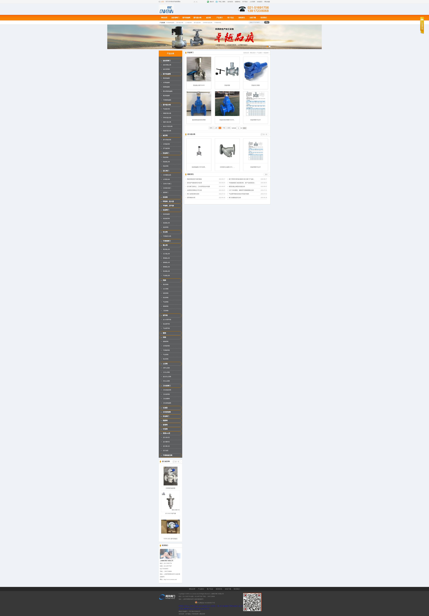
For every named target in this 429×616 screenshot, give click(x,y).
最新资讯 (190, 174)
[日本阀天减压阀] (171, 485)
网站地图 (267, 1)
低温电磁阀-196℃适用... (199, 167)
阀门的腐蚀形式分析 (235, 197)
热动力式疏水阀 (167, 126)
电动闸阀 (165, 297)
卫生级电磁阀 (167, 403)
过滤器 (165, 408)
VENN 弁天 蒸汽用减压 (170, 539)
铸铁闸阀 (165, 293)
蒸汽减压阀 (197, 22)
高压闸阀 (165, 284)
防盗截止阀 (166, 161)
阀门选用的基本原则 (193, 194)
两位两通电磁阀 (167, 91)
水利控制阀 (167, 412)
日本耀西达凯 (167, 175)
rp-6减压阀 (188, 22)
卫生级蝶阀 (166, 398)
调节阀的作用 (191, 197)
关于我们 (245, 1)
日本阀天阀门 (167, 188)
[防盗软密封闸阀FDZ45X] (227, 115)
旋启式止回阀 (167, 376)
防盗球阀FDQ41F (255, 120)
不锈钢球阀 (217, 22)
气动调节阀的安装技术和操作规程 (239, 194)
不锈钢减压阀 (167, 455)
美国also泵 (166, 433)
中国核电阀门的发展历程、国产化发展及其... (242, 183)
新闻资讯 (242, 17)
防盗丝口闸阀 (256, 85)
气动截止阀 (166, 275)
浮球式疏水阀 (167, 117)
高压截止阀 (166, 249)
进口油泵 (165, 450)
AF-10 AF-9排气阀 (170, 513)
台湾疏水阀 (166, 179)
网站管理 (202, 614)
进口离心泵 (166, 446)
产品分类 (170, 53)
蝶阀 (164, 333)
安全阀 (165, 232)
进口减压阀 (166, 461)
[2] (267, 46)
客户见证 (230, 17)
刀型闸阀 (165, 310)
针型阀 (165, 429)
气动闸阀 (165, 302)
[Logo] (166, 13)
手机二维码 (222, 1)
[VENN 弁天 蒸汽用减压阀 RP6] (170, 533)
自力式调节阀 (167, 319)
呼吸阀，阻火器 (168, 201)
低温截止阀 (166, 223)
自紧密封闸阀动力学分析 (194, 190)
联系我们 (264, 17)
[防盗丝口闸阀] (255, 81)
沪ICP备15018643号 (194, 611)
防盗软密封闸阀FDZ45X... (227, 120)
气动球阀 (165, 354)
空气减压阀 (166, 148)
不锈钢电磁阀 (170, 22)
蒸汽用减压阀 (167, 139)
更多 (266, 174)
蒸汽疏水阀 (197, 17)
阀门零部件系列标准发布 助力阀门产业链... (241, 179)
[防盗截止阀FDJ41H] (199, 81)
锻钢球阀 (165, 341)
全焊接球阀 (166, 346)
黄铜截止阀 (166, 258)
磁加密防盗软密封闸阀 (199, 120)
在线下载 (253, 17)
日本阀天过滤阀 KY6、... (227, 167)
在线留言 (259, 1)
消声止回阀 (166, 368)
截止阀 (165, 245)
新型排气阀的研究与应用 (194, 183)
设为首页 (230, 1)
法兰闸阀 (165, 289)
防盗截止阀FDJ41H (199, 85)
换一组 (177, 461)
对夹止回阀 (166, 381)
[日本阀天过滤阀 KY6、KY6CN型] (227, 160)
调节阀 (165, 315)
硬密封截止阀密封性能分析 (237, 186)
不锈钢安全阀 (167, 236)
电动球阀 (165, 359)
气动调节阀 (166, 328)
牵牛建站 (188, 614)
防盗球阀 (165, 166)
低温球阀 (165, 227)
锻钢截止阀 (166, 267)
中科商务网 (195, 614)
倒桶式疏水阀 (167, 113)
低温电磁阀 (166, 214)
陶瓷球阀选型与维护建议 (194, 179)
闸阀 (164, 280)
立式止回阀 (166, 372)
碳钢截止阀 (166, 262)
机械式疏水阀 (167, 130)
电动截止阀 (166, 271)
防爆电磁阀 (166, 87)
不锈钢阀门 (167, 241)
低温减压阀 (166, 218)
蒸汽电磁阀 (186, 17)
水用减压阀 (166, 144)
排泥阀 (165, 197)
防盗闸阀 (165, 157)
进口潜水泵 (166, 437)
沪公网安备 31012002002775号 (206, 602)
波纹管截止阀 (167, 65)
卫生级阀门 (167, 386)
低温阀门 (166, 210)
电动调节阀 (166, 324)
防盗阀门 (166, 153)
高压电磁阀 (166, 95)
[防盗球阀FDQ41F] (255, 115)
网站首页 (164, 17)
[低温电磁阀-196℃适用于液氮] (198, 156)
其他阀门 (166, 416)
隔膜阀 (165, 420)
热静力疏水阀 (167, 122)
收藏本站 (237, 1)
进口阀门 (166, 171)
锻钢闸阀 (165, 306)
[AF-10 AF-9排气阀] (170, 510)
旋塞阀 (165, 425)
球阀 (164, 337)
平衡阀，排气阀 (168, 206)
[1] (269, 46)
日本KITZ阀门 (167, 183)
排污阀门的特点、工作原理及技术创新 (198, 186)
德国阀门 (165, 192)
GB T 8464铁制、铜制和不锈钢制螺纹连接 (241, 190)
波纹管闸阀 (166, 69)
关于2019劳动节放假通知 (173, 1)
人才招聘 (252, 1)
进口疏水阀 (191, 134)
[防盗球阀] (227, 81)
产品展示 (219, 17)
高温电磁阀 (166, 78)
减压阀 (208, 17)
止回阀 (165, 364)
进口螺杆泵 (166, 442)
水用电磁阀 (166, 82)
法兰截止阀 (166, 253)
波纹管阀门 (175, 17)
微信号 (212, 1)
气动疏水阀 (166, 109)
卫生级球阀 (166, 394)
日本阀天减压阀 (207, 22)
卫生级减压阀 (167, 390)
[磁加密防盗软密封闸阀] (199, 115)
